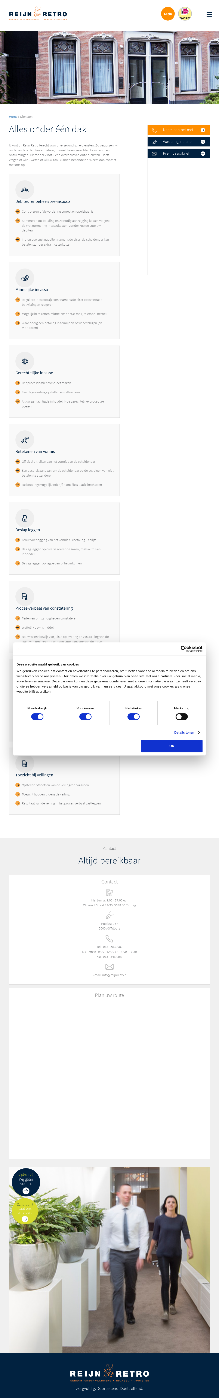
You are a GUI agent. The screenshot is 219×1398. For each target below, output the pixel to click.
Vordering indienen (178, 141)
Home (13, 116)
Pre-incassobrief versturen (168, 154)
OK (171, 746)
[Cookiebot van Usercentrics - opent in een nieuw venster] (184, 649)
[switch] (85, 716)
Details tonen (184, 732)
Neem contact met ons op (170, 131)
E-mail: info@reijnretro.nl (109, 975)
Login (168, 14)
